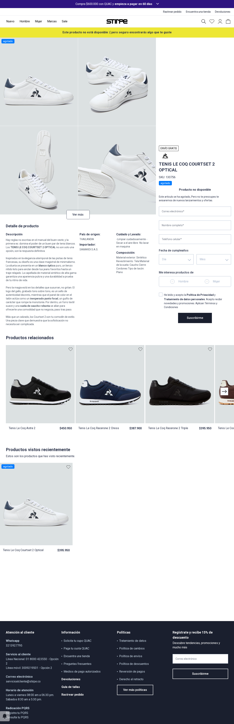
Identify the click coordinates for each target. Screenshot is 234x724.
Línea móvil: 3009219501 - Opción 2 (29, 668)
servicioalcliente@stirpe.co (23, 681)
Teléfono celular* (172, 239)
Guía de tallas (70, 687)
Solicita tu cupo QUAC (77, 640)
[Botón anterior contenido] (224, 391)
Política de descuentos (134, 664)
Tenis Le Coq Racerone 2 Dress (98, 428)
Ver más (78, 214)
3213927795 (14, 645)
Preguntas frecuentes (77, 664)
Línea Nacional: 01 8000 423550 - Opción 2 (32, 661)
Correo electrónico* (173, 211)
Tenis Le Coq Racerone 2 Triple (168, 428)
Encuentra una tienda (77, 656)
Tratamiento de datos (132, 640)
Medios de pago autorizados (82, 671)
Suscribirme (195, 318)
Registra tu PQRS (17, 713)
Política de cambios (132, 648)
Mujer (216, 281)
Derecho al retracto (131, 679)
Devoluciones (70, 679)
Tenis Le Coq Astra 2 (22, 428)
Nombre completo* (173, 225)
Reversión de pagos (132, 671)
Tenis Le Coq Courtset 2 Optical (23, 550)
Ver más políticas (135, 690)
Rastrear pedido (72, 694)
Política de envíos (130, 656)
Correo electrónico (186, 658)
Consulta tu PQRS (17, 717)
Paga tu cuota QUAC (76, 648)
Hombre (183, 281)
